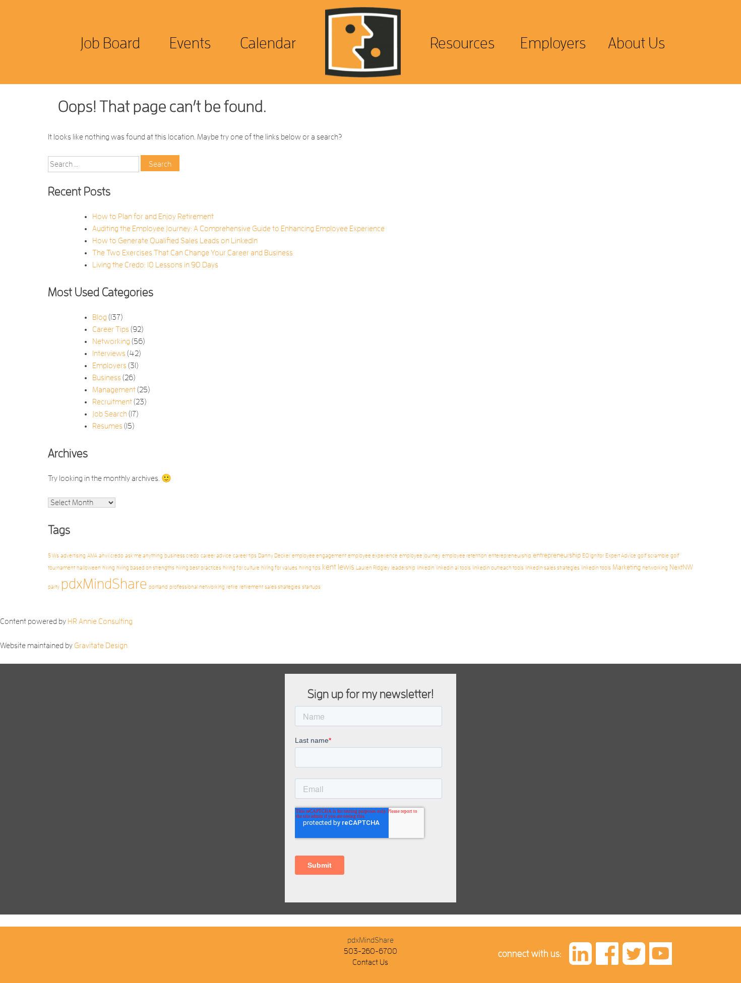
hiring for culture (241, 568)
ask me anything (144, 555)
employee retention (464, 555)
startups (311, 587)
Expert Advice (620, 555)
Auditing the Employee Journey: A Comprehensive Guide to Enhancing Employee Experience (238, 229)
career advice (216, 555)
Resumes (107, 426)
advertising (73, 555)
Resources (462, 43)
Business (106, 378)
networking (655, 568)
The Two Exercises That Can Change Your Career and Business (192, 253)
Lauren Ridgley (373, 568)
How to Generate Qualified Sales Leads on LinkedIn (175, 241)
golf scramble (653, 555)
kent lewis (338, 567)
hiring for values (279, 568)
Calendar (268, 43)
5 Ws (53, 555)
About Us (636, 43)
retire (232, 587)
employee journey (420, 555)
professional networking (197, 587)
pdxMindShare (104, 584)
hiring (108, 568)
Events (190, 43)
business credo (181, 555)
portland (158, 587)
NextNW (681, 567)
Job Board (110, 43)
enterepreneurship (509, 555)
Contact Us (370, 962)
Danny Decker (274, 555)
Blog (99, 317)
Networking (111, 341)
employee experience (373, 555)
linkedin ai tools (453, 568)
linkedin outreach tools (498, 568)
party (53, 587)
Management (114, 390)
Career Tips (110, 329)
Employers (553, 43)
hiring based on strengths (145, 568)
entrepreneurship (557, 555)
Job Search (109, 414)
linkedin (426, 568)
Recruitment (112, 402)
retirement (251, 587)
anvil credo (111, 555)
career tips (245, 555)
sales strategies (282, 587)
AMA (92, 555)
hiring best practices (198, 568)
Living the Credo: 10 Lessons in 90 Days (155, 265)
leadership (403, 568)
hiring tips (310, 568)
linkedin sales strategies (552, 568)
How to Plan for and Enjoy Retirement (153, 217)
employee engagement (319, 555)
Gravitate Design (101, 646)
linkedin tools (596, 568)
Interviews (109, 353)
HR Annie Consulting (100, 621)
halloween (89, 568)
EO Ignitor (593, 555)
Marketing (626, 567)
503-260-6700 (370, 951)
